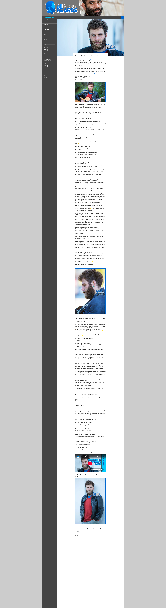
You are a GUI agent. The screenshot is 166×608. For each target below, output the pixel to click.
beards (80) (46, 56)
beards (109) (46, 66)
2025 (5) (45, 76)
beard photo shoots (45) (48, 59)
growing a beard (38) (47, 60)
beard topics (46, 31)
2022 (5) (45, 79)
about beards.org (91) (47, 55)
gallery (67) (46, 70)
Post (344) (46, 49)
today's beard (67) (47, 58)
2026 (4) (45, 75)
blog (45, 34)
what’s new (46, 36)
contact (45, 39)
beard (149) (46, 65)
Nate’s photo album (95, 73)
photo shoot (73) (47, 67)
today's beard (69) (47, 69)
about (45, 22)
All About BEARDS (49, 17)
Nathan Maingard (88, 59)
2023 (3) (45, 78)
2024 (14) (45, 77)
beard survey (46, 29)
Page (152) (46, 50)
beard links (46, 24)
